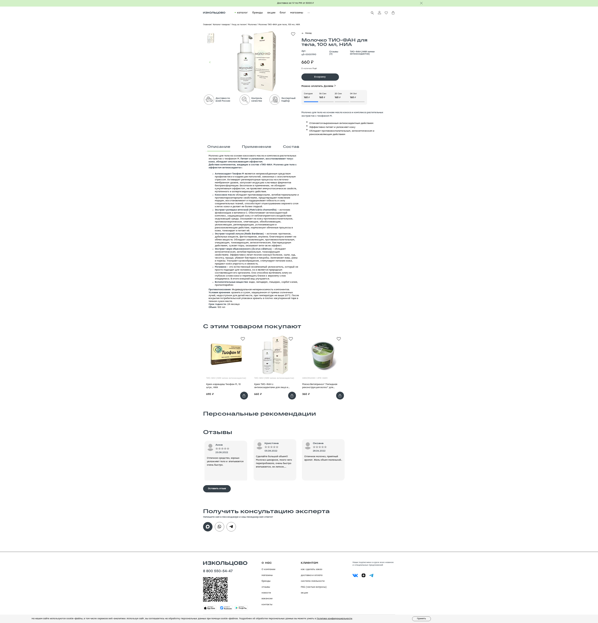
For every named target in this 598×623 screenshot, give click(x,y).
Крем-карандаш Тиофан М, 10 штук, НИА (223, 386)
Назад (308, 33)
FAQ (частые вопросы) (314, 587)
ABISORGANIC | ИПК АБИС (315, 378)
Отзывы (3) (333, 53)
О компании (268, 569)
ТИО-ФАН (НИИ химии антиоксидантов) (362, 53)
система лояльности (313, 581)
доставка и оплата (311, 575)
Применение (256, 146)
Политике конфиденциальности (334, 619)
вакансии (267, 599)
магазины (267, 575)
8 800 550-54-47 (218, 571)
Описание (218, 146)
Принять (421, 619)
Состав (291, 146)
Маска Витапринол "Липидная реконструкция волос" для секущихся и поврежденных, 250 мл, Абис (321, 386)
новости (266, 593)
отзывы (266, 587)
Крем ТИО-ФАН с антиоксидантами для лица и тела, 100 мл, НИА (271, 386)
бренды (266, 581)
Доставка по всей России (223, 99)
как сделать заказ (311, 569)
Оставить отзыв (217, 488)
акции (304, 593)
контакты (267, 604)
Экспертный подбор (288, 99)
